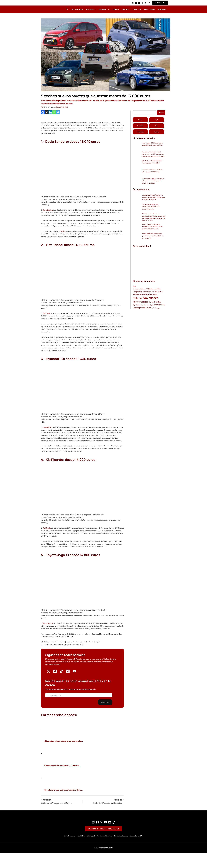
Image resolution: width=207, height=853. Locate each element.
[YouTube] (139, 3)
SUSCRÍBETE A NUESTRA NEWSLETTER (103, 829)
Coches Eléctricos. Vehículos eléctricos (147, 289)
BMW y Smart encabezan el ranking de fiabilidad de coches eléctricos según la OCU (152, 226)
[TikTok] (149, 3)
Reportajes (136, 305)
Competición (137, 292)
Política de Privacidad (104, 836)
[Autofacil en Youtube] (74, 672)
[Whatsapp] (54, 112)
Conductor (147, 292)
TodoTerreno (159, 305)
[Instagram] (133, 3)
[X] (47, 112)
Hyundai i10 (47, 427)
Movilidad (155, 294)
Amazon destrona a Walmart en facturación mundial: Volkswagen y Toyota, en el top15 (153, 197)
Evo (152, 292)
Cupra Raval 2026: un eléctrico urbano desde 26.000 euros (152, 171)
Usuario (103, 9)
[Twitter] (101, 822)
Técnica (126, 9)
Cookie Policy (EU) (136, 836)
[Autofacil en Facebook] (55, 672)
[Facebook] (136, 3)
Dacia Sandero (48, 210)
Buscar (161, 112)
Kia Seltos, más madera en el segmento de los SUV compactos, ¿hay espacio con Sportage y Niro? (153, 154)
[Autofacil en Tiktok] (61, 672)
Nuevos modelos (140, 301)
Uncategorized (139, 308)
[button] (160, 3)
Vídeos (116, 9)
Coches (90, 9)
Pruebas (157, 302)
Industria (158, 291)
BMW (134, 286)
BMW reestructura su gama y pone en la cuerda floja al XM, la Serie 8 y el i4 (152, 236)
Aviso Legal (91, 836)
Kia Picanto (47, 528)
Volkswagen (156, 308)
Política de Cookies (121, 836)
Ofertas (137, 9)
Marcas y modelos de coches (142, 294)
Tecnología (150, 305)
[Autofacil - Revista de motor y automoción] (47, 9)
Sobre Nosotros (69, 836)
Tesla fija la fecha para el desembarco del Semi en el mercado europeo (151, 206)
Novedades (150, 298)
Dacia (62, 231)
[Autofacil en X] (48, 672)
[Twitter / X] (142, 3)
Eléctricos (149, 9)
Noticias (137, 297)
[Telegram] (58, 112)
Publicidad (80, 836)
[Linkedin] (146, 3)
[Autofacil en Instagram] (68, 672)
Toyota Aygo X (48, 623)
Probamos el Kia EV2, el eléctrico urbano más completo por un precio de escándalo (153, 181)
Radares (162, 9)
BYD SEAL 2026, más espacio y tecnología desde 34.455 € (152, 162)
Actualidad (77, 9)
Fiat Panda (46, 313)
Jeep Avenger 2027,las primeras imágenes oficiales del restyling (152, 144)
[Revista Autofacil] (149, 261)
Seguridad (143, 305)
